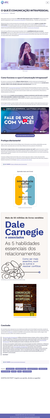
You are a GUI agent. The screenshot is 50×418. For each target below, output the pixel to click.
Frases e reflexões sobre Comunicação (19, 164)
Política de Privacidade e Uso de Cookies (32, 417)
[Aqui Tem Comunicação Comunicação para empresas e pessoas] (5, 2)
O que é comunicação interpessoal (18, 362)
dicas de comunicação (6, 371)
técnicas (19, 371)
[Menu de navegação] (47, 2)
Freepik (26, 71)
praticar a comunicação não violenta (24, 159)
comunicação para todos (32, 368)
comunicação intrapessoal (19, 20)
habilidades (14, 371)
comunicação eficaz (10, 368)
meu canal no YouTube (5, 104)
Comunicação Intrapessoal (15, 87)
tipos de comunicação (27, 371)
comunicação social (43, 368)
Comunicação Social (4, 13)
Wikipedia (10, 332)
